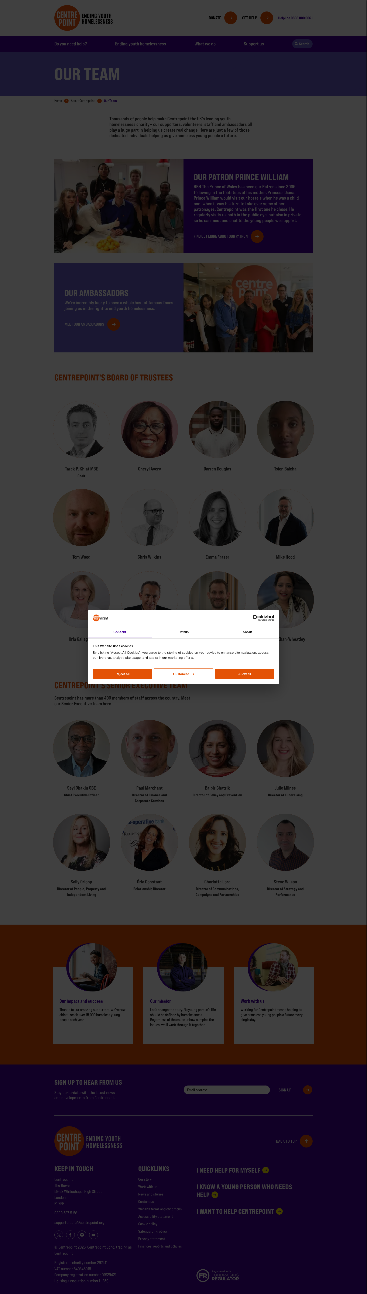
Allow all (244, 674)
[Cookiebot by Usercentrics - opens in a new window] (255, 618)
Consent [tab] (119, 632)
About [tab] (247, 632)
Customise (181, 674)
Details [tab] (183, 632)
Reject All (123, 674)
